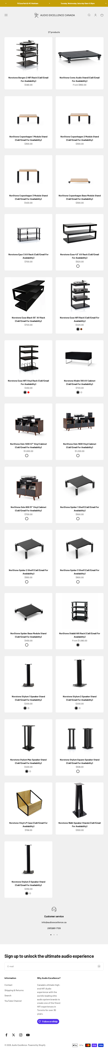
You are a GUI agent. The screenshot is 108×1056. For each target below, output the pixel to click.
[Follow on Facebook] (6, 1035)
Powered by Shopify (36, 1045)
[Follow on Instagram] (21, 1035)
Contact (8, 984)
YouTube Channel (13, 1000)
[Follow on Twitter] (13, 1035)
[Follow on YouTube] (28, 1035)
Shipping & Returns (14, 990)
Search (7, 995)
